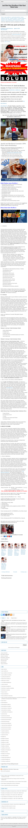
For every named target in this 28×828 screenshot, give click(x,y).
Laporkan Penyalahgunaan (9, 764)
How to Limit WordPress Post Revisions (9, 785)
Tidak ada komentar (4, 29)
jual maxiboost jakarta (6, 704)
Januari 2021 (3, 653)
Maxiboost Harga (16, 19)
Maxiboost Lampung (5, 744)
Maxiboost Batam (5, 738)
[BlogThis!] (3, 539)
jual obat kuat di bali (5, 715)
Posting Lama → (24, 571)
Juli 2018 (2, 660)
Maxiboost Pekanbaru (6, 749)
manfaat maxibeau (13, 18)
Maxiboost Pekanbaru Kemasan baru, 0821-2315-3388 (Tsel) (14, 790)
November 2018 (4, 654)
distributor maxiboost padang (7, 688)
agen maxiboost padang (6, 674)
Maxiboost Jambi (5, 742)
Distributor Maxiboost (6, 686)
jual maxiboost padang (6, 710)
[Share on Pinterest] (9, 536)
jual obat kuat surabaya (6, 727)
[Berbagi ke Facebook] (5, 539)
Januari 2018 (3, 663)
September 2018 (4, 657)
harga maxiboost (4, 693)
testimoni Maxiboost (5, 759)
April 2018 (3, 662)
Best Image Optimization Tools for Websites (10, 783)
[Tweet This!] (6, 536)
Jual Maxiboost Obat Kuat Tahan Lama (10, 769)
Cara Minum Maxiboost (6, 682)
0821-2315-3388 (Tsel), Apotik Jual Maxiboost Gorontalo (13, 25)
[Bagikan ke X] (4, 539)
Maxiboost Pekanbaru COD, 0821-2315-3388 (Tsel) (11, 794)
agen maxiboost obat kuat (6, 672)
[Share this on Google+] (7, 536)
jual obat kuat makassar (6, 723)
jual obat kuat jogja (5, 721)
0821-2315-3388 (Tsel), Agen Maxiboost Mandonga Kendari (3, 552)
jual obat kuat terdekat (6, 729)
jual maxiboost (4, 702)
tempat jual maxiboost (9, 20)
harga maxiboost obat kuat (6, 695)
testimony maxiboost (19, 20)
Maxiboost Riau (4, 751)
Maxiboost (10, 19)
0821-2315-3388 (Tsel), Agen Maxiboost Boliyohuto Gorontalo (16, 552)
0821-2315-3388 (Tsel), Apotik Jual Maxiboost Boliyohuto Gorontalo (3, 566)
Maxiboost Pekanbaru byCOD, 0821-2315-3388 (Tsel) (12, 792)
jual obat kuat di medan (6, 719)
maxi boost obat (4, 19)
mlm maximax (8, 41)
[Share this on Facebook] (4, 536)
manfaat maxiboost (22, 18)
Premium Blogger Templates (12, 825)
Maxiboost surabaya (5, 753)
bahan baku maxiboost (6, 678)
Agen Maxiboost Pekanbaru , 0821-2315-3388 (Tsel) (12, 798)
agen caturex (4, 669)
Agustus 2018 (3, 659)
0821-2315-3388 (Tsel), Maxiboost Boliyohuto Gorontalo (23, 552)
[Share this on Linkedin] (11, 536)
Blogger (18, 647)
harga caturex (4, 691)
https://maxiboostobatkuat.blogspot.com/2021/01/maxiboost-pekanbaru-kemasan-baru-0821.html (14, 698)
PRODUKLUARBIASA (15, 90)
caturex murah (4, 684)
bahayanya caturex (5, 680)
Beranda (15, 571)
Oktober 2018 (3, 656)
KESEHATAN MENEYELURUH (14, 152)
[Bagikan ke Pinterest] (6, 539)
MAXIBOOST (4, 106)
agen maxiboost (7, 17)
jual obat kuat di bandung (6, 717)
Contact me (3, 818)
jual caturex (3, 700)
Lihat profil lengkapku (5, 771)
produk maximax (4, 755)
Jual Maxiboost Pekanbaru (7, 711)
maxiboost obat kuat (5, 747)
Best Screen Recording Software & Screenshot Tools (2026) (13, 781)
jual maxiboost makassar (6, 708)
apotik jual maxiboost (16, 17)
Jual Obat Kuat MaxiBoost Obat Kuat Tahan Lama (14, 6)
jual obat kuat (4, 713)
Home (2, 17)
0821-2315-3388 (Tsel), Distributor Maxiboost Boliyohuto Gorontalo (10, 552)
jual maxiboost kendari (6, 706)
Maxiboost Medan (5, 746)
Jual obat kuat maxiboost (6, 725)
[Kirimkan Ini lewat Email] (2, 539)
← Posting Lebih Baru (5, 571)
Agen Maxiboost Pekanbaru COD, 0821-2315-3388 (11, 796)
